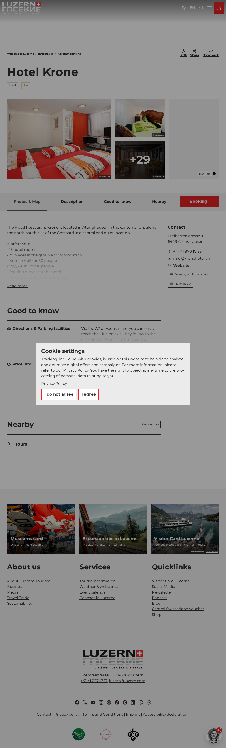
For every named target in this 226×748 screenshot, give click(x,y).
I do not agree (58, 394)
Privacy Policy (54, 383)
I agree (88, 394)
